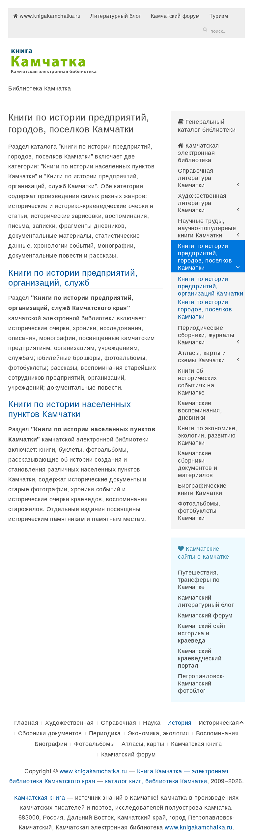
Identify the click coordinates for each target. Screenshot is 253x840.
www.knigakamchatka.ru (49, 15)
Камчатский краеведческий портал (199, 657)
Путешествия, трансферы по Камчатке (198, 579)
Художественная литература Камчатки (202, 202)
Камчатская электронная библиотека (198, 152)
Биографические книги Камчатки (202, 489)
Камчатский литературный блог (206, 601)
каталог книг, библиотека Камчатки (156, 780)
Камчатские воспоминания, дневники (200, 409)
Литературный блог (115, 15)
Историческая (219, 722)
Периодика (105, 732)
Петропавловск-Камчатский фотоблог (201, 682)
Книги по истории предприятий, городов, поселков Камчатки (205, 256)
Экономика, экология (158, 732)
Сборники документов (50, 732)
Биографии (51, 743)
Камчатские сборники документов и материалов (197, 463)
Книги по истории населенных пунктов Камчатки (69, 408)
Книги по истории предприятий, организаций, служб (73, 277)
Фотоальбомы (94, 743)
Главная (26, 722)
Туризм (219, 15)
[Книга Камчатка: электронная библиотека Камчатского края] (53, 60)
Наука (151, 722)
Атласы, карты (143, 743)
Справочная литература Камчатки (195, 177)
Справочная (118, 722)
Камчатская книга (196, 743)
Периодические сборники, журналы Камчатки (206, 334)
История (179, 722)
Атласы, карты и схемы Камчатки (202, 356)
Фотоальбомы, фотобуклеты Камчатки (199, 510)
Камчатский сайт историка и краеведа (202, 632)
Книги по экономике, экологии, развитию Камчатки (207, 434)
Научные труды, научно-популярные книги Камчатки (207, 227)
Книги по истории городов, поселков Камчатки (205, 308)
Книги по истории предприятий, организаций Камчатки (210, 285)
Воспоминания (217, 732)
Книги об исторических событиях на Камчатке (197, 381)
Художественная (69, 722)
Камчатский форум (175, 15)
